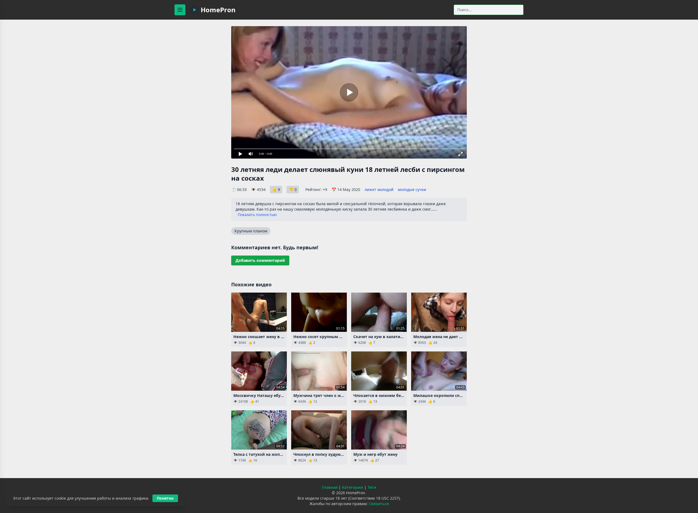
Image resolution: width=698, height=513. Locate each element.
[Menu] (179, 9)
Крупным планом (250, 230)
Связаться (379, 503)
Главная (330, 487)
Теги (372, 487)
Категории (352, 487)
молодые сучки (412, 189)
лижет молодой (379, 189)
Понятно (165, 498)
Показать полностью (257, 214)
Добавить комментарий (260, 260)
